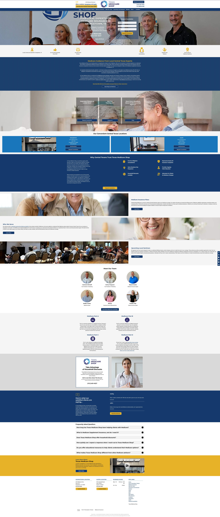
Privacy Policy (93, 514)
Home (130, 482)
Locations (131, 497)
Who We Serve (131, 495)
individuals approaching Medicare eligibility (20, 226)
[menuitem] (80, 9)
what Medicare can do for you (126, 79)
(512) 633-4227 (140, 4)
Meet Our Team (132, 486)
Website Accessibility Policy (125, 514)
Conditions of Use (108, 514)
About (130, 490)
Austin (130, 499)
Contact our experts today (101, 79)
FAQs (130, 491)
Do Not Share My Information (100, 514)
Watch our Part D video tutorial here (127, 350)
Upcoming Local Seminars (134, 487)
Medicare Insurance (133, 484)
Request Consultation (133, 501)
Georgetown (131, 498)
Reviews (130, 488)
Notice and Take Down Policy (116, 514)
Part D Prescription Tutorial (134, 483)
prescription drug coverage (132, 342)
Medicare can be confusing (103, 75)
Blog (129, 493)
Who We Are (131, 494)
